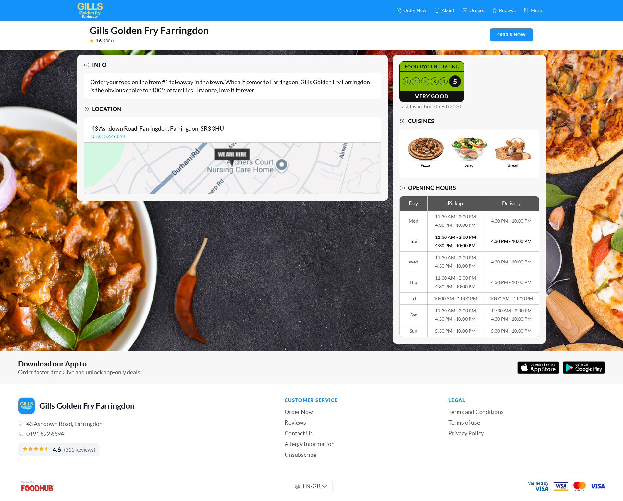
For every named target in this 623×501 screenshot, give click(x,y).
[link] (142, 434)
